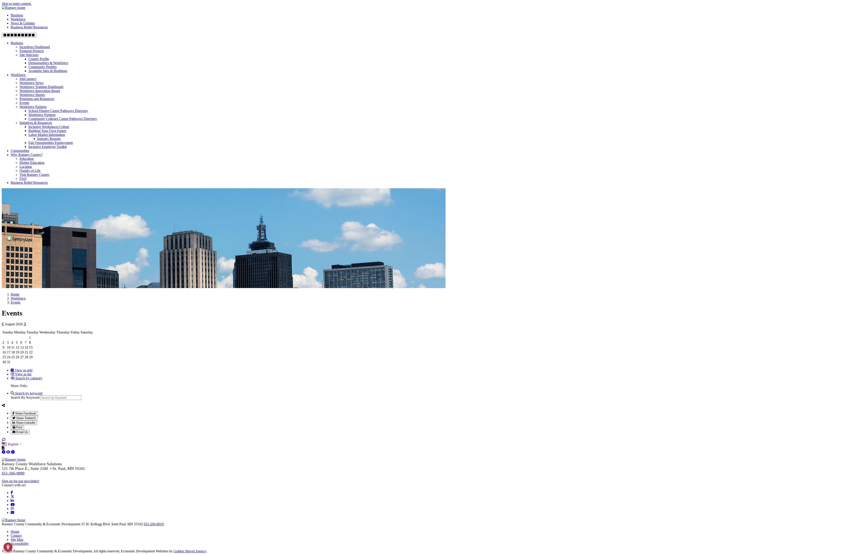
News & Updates (23, 23)
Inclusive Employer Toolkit (47, 147)
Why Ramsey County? (27, 155)
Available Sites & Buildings (47, 71)
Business (17, 15)
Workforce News (31, 83)
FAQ (23, 178)
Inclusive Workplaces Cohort (48, 127)
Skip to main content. (17, 4)
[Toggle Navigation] (19, 35)
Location (26, 167)
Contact (16, 535)
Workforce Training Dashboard (41, 87)
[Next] (25, 324)
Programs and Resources (37, 99)
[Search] (3, 440)
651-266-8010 (154, 524)
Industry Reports (49, 139)
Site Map (17, 539)
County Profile (38, 59)
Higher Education (32, 163)
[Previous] (3, 324)
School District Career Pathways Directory (58, 111)
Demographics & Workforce (48, 63)
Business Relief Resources (29, 27)
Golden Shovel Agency (190, 551)
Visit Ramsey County (34, 175)
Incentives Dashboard (35, 47)
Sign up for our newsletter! (20, 481)
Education (27, 159)
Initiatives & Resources (36, 123)
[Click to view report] (8, 452)
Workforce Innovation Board (40, 91)
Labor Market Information (46, 135)
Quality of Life (30, 171)
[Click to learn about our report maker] (13, 452)
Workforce (18, 19)
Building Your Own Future (47, 131)
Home (15, 531)
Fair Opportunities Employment (50, 143)
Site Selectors (29, 55)
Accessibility (20, 543)
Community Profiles (42, 67)
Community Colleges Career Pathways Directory (62, 119)
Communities (20, 151)
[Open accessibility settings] (8, 547)
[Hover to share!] (3, 405)
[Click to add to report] (4, 452)
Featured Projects (32, 51)
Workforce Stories (32, 95)
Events (24, 103)
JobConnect (28, 79)
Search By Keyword (25, 397)
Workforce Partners (33, 107)
